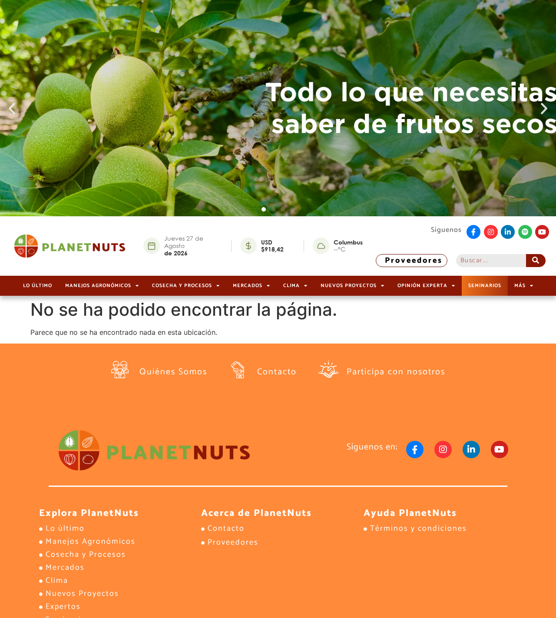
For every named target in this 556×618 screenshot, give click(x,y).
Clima (291, 285)
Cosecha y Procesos (182, 285)
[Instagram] (491, 232)
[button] (12, 108)
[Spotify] (525, 232)
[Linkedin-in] (508, 232)
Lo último (37, 285)
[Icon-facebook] (473, 232)
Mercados (247, 285)
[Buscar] (536, 260)
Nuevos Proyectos (349, 285)
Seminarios (484, 285)
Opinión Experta (422, 285)
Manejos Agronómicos (98, 285)
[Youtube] (542, 232)
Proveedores (414, 260)
